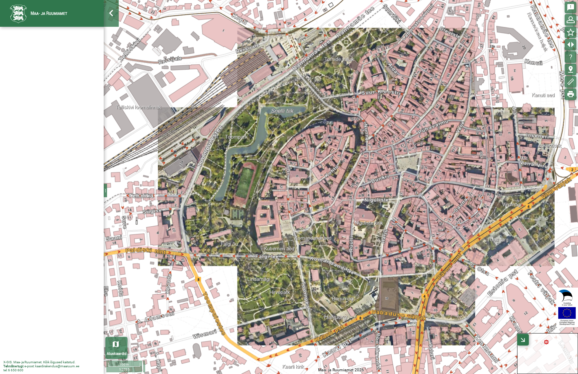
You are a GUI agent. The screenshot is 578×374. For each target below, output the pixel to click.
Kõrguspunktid (44, 130)
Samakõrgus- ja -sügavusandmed (57, 122)
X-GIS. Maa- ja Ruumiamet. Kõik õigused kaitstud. (39, 362)
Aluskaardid (116, 354)
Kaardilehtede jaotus (36, 103)
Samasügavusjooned (51, 154)
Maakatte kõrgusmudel (46, 187)
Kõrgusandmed (31, 114)
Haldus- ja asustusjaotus (41, 217)
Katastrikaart (29, 59)
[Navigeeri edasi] (111, 84)
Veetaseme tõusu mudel (47, 178)
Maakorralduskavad (36, 70)
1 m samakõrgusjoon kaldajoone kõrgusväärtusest (50, 170)
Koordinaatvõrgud (34, 92)
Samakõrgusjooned (49, 138)
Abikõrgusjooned (46, 146)
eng (94, 13)
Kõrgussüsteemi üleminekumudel (50, 195)
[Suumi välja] (111, 47)
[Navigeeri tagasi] (111, 72)
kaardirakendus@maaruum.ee (57, 366)
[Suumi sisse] (111, 35)
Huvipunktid (27, 206)
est (81, 13)
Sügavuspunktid (46, 162)
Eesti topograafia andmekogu (46, 228)
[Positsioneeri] (111, 59)
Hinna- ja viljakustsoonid (40, 81)
